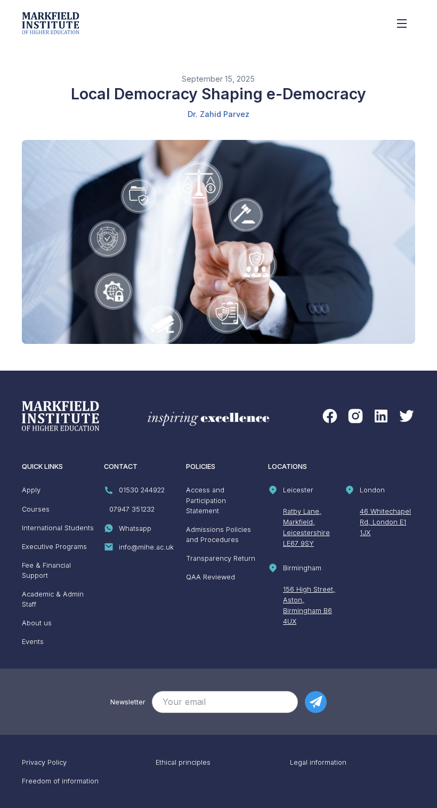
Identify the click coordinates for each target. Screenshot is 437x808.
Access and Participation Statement (206, 500)
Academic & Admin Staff (53, 599)
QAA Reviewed (210, 577)
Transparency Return (220, 558)
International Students (58, 528)
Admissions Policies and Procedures (218, 534)
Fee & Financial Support (46, 570)
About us (37, 623)
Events (33, 642)
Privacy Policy (44, 762)
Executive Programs (54, 547)
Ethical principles (183, 762)
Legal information (318, 762)
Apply (31, 490)
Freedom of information (60, 781)
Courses (36, 509)
